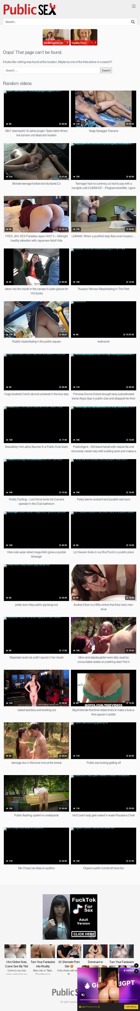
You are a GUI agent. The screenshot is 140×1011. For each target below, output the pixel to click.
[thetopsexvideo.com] (30, 9)
